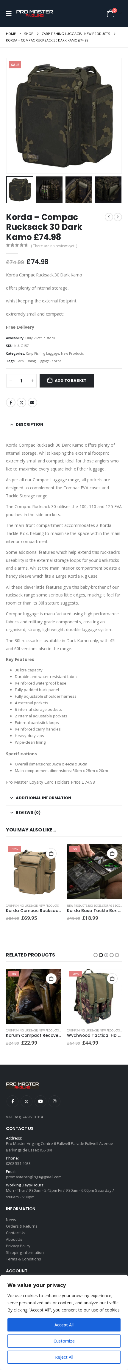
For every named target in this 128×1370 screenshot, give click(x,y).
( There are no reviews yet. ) (54, 245)
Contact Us (15, 1232)
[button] (10, 13)
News (11, 1219)
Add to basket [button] (51, 853)
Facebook (10, 402)
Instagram (54, 1101)
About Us (14, 1239)
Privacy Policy (18, 1245)
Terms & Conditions (23, 1259)
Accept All (64, 1325)
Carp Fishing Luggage (42, 353)
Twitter (21, 402)
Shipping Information (25, 1252)
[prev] (109, 217)
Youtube (40, 1101)
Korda (56, 361)
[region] (64, 1322)
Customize (64, 1341)
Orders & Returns (22, 1226)
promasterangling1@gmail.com (34, 1177)
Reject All (64, 1357)
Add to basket (70, 380)
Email (32, 402)
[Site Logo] (34, 13)
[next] (118, 217)
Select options (112, 978)
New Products (72, 353)
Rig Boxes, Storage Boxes (105, 906)
